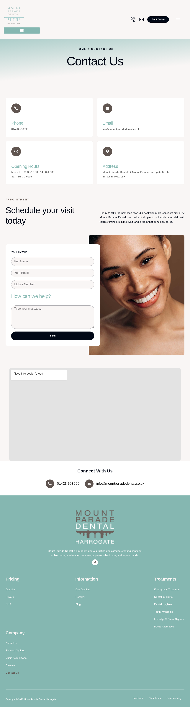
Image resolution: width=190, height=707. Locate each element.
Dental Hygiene (163, 604)
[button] (22, 30)
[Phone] (16, 108)
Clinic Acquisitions (16, 657)
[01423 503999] (50, 483)
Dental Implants (163, 596)
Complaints (155, 698)
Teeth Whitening (163, 611)
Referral (80, 596)
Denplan (11, 589)
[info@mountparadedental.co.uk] (89, 483)
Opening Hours (25, 166)
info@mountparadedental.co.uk (120, 483)
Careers (10, 665)
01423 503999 (68, 483)
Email (108, 123)
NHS (8, 604)
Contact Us (12, 672)
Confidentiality (174, 698)
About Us (11, 643)
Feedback (138, 698)
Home (82, 48)
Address (110, 166)
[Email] (107, 108)
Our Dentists (83, 589)
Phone (17, 123)
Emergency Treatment (167, 589)
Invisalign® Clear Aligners (169, 619)
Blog (78, 604)
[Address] (107, 151)
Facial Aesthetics (164, 626)
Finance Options (15, 650)
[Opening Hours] (16, 151)
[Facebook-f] (95, 562)
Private (10, 596)
